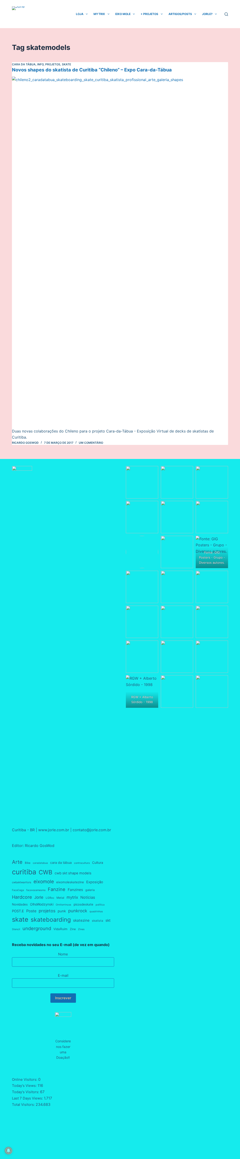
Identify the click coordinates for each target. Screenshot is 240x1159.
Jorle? (207, 14)
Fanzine (56, 889)
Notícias (87, 897)
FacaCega (18, 890)
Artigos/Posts (180, 14)
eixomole (44, 881)
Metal (60, 897)
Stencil (16, 929)
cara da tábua (61, 863)
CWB (45, 872)
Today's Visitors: (26, 1092)
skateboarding (51, 919)
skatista (97, 920)
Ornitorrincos (63, 904)
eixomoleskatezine (70, 882)
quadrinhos (96, 911)
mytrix (72, 897)
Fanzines (75, 889)
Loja (79, 14)
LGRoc (50, 897)
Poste (31, 911)
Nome (63, 954)
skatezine (81, 920)
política (100, 904)
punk (62, 911)
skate (20, 919)
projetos (47, 910)
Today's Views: (25, 1085)
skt (108, 920)
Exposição (94, 882)
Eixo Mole (123, 14)
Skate (66, 64)
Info (40, 64)
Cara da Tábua (24, 64)
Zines (81, 929)
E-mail (63, 975)
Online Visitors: (25, 1079)
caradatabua (40, 863)
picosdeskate (83, 904)
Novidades (20, 904)
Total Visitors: (24, 1104)
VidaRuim (60, 929)
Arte (17, 862)
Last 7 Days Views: (28, 1098)
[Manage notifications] (8, 1150)
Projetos (52, 64)
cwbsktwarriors (21, 882)
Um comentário (91, 442)
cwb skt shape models (73, 873)
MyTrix (99, 14)
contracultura (82, 863)
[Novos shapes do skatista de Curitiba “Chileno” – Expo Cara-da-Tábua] (120, 252)
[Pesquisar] (226, 14)
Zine (73, 929)
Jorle (38, 897)
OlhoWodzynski (41, 904)
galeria (90, 890)
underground (36, 928)
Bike (27, 863)
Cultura (97, 863)
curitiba (24, 872)
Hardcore (22, 897)
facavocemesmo (35, 890)
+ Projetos (149, 14)
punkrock (77, 910)
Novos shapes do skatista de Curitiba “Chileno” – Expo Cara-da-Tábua (92, 70)
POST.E (18, 911)
